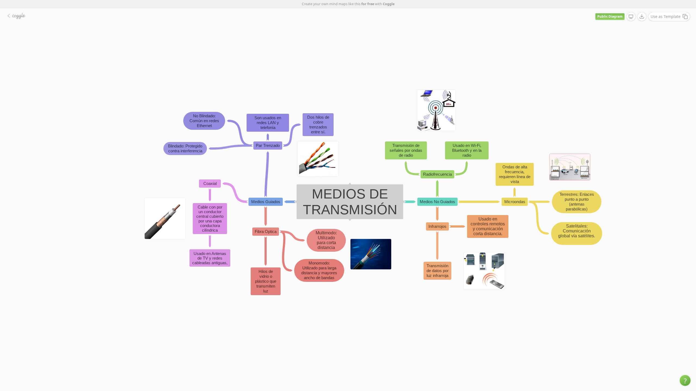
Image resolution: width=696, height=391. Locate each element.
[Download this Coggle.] (642, 16)
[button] (685, 380)
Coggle (388, 4)
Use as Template (666, 16)
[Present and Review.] (631, 16)
